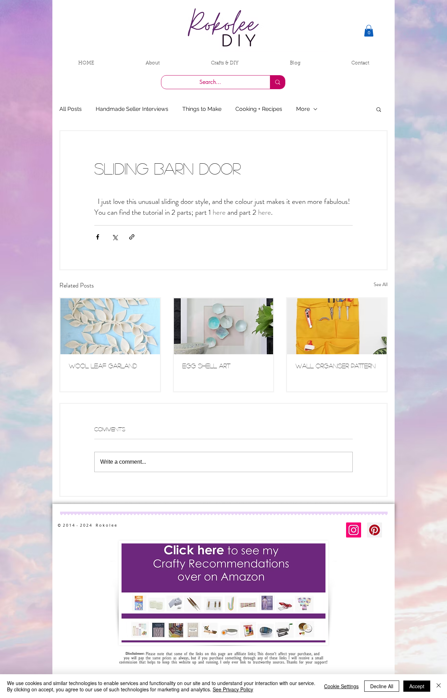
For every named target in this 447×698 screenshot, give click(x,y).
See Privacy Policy (233, 689)
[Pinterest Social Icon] (374, 529)
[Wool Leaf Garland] (110, 326)
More (303, 109)
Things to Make (201, 109)
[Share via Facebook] (97, 237)
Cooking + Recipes (258, 109)
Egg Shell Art (206, 366)
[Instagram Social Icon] (353, 529)
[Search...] (277, 82)
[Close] (438, 686)
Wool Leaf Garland (103, 366)
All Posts (70, 109)
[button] (369, 30)
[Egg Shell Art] (223, 326)
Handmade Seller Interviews (132, 109)
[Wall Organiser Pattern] (337, 326)
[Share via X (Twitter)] (114, 237)
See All (381, 284)
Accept (416, 686)
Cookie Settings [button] (341, 686)
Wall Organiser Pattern (335, 366)
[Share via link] (132, 237)
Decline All (381, 686)
